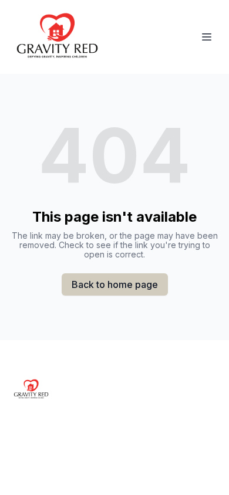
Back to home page (115, 284)
